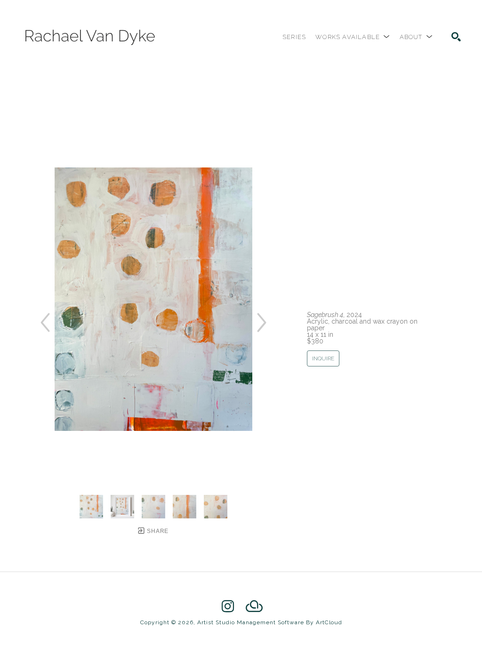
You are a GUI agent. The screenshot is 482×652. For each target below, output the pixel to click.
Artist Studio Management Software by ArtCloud (269, 622)
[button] (352, 36)
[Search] (456, 36)
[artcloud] (254, 606)
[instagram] (228, 606)
